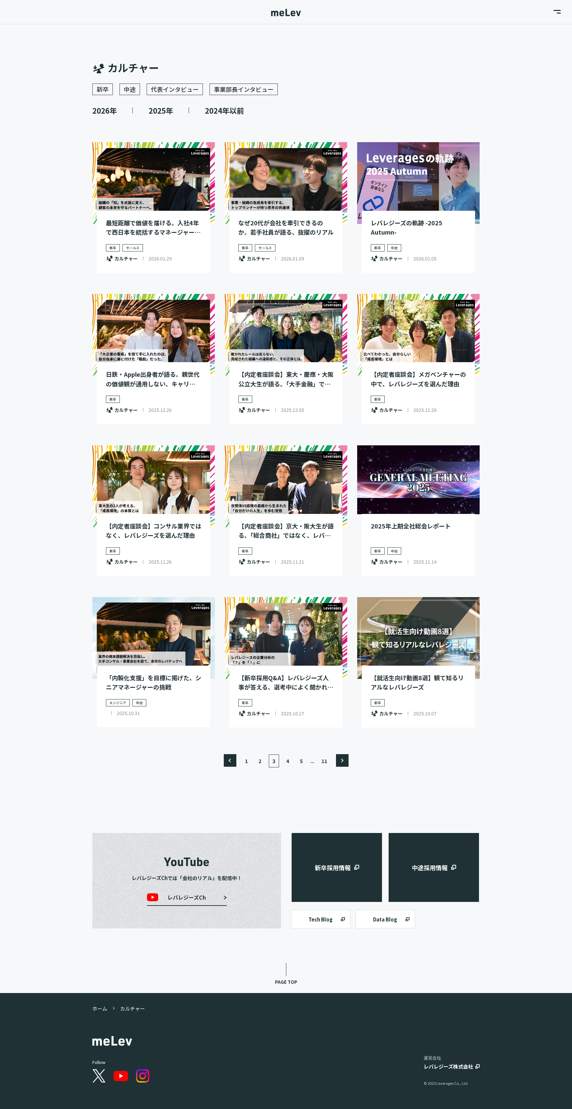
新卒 (103, 89)
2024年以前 (224, 110)
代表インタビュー (175, 89)
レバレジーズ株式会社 (448, 1066)
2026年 (104, 110)
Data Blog (385, 919)
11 (324, 760)
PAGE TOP (286, 982)
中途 (130, 89)
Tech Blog (321, 919)
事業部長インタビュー (243, 89)
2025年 (161, 110)
